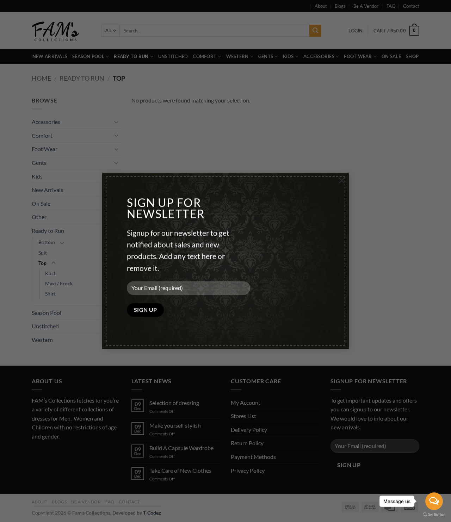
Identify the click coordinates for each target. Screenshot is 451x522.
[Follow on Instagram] (51, 454)
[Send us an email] (63, 454)
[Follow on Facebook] (38, 454)
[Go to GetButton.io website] (434, 514)
